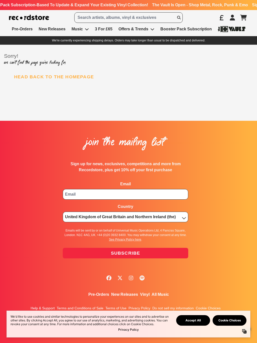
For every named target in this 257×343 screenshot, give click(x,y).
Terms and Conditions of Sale (80, 308)
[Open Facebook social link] (108, 277)
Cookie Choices (208, 308)
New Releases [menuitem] (52, 29)
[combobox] (128, 17)
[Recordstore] (29, 17)
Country (125, 206)
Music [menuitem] (77, 29)
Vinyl (145, 294)
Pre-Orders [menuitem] (22, 29)
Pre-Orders (98, 294)
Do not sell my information (173, 308)
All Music (160, 294)
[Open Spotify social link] (142, 277)
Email (125, 184)
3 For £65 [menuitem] (103, 29)
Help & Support (43, 308)
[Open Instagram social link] (131, 277)
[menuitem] (231, 29)
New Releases (124, 294)
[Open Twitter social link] (119, 277)
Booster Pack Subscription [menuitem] (186, 29)
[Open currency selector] (221, 17)
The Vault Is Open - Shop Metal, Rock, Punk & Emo (200, 5)
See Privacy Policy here (125, 239)
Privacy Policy (139, 308)
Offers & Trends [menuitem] (133, 29)
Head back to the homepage (54, 76)
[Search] (179, 17)
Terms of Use (115, 308)
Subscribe (125, 253)
